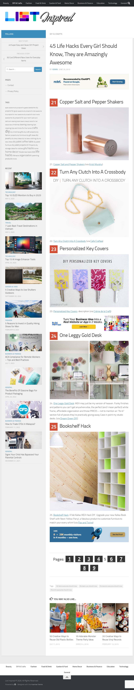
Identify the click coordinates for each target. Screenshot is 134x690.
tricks (15, 159)
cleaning (23, 124)
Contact (11, 85)
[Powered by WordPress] (15, 684)
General (124, 3)
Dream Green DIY (68, 418)
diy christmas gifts (16, 132)
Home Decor (69, 3)
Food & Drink (41, 3)
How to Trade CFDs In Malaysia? (20, 424)
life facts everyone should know (66, 586)
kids (33, 152)
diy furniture (21, 135)
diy (7, 131)
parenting (35, 156)
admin (55, 69)
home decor (11, 151)
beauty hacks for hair (31, 121)
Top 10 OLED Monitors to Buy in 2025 (23, 195)
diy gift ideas (30, 135)
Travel (8, 223)
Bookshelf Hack (60, 515)
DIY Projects (30, 145)
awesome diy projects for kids (26, 111)
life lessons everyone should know (111, 586)
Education (101, 3)
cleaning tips (31, 125)
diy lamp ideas (17, 138)
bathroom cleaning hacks (12, 121)
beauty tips (8, 125)
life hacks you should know (88, 586)
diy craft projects (30, 132)
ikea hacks (28, 152)
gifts (25, 148)
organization (25, 155)
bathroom (35, 118)
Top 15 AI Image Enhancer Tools (20, 259)
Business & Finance (85, 3)
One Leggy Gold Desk (63, 403)
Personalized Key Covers (65, 311)
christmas (15, 125)
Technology (112, 3)
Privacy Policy (13, 91)
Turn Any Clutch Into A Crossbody (69, 241)
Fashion (29, 3)
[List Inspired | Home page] (40, 18)
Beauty (6, 3)
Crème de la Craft (102, 311)
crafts (35, 127)
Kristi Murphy (95, 164)
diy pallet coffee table (23, 141)
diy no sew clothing (29, 138)
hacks (30, 148)
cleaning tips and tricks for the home (18, 128)
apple (7, 108)
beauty (23, 121)
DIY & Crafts (17, 3)
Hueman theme (37, 684)
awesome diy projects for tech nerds (29, 114)
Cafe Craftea (96, 241)
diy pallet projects (19, 145)
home (36, 148)
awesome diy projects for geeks (18, 108)
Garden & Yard (55, 3)
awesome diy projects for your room (18, 118)
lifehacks (16, 156)
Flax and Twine (85, 522)
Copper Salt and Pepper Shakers (69, 164)
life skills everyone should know (61, 590)
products (8, 159)
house (21, 152)
